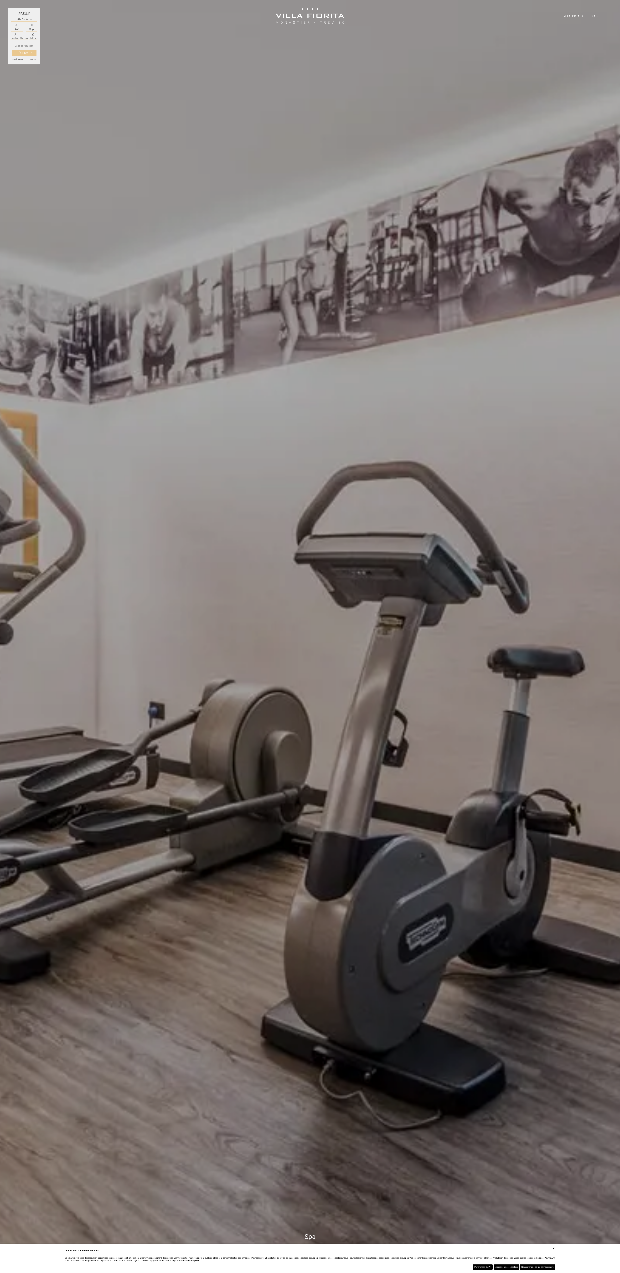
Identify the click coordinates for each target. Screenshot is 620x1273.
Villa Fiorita (572, 16)
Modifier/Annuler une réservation (24, 59)
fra (593, 16)
